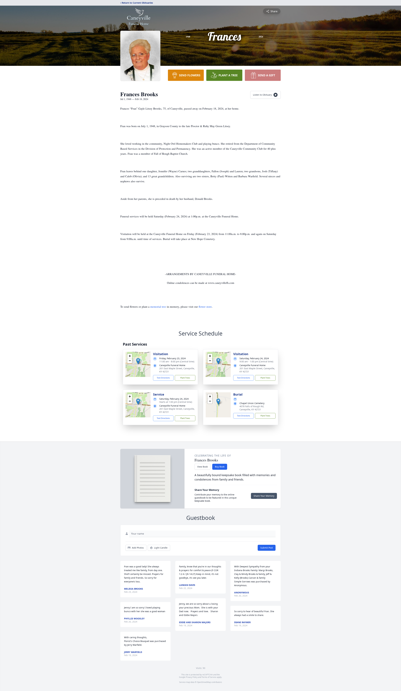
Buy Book (219, 466)
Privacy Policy (192, 677)
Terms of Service (209, 677)
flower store (205, 306)
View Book (202, 466)
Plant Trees (185, 377)
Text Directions (163, 377)
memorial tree (158, 306)
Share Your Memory (264, 495)
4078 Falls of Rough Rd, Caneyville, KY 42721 (252, 408)
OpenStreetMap (204, 682)
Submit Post (266, 547)
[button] (138, 361)
